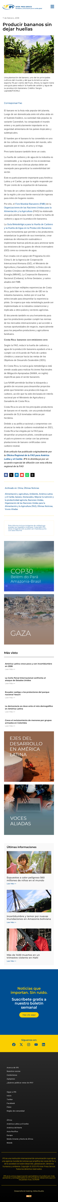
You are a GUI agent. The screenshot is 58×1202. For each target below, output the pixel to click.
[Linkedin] (43, 1044)
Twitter (10, 1099)
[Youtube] (36, 1044)
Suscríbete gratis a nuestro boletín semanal (29, 1003)
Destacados (28, 497)
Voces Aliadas (11, 509)
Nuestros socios (14, 1071)
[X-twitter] (21, 1044)
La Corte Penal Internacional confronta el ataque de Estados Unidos (25, 679)
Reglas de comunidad (16, 1111)
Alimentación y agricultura (16, 494)
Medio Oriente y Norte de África (20, 1139)
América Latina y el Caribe (18, 1124)
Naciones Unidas (35, 500)
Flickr (9, 1107)
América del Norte (14, 1128)
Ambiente (33, 494)
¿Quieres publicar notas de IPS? (20, 1083)
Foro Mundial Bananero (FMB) (30, 204)
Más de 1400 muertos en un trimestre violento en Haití (23, 956)
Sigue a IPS (11, 1092)
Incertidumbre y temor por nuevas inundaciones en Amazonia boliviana (29, 917)
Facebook (11, 1103)
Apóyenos (11, 1079)
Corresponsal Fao (13, 103)
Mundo (9, 1143)
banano (18, 497)
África (9, 1120)
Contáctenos (12, 1075)
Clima (20, 488)
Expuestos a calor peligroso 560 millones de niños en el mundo (26, 879)
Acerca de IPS (13, 1068)
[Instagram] (28, 1044)
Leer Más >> (10, 669)
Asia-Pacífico (12, 1131)
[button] (6, 475)
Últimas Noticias (31, 488)
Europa (10, 1135)
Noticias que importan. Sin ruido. (29, 990)
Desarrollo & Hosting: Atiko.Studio (29, 1191)
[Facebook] (14, 1044)
